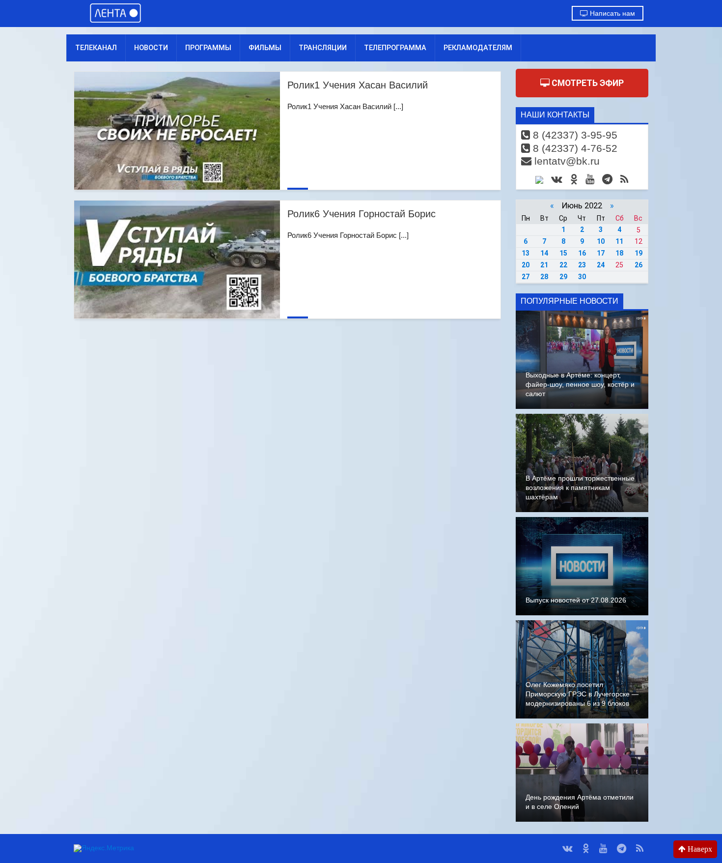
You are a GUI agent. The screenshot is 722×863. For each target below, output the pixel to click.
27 (525, 277)
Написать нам (611, 13)
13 (525, 253)
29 (563, 277)
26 (638, 265)
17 (601, 253)
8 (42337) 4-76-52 (573, 148)
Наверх (699, 849)
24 (601, 265)
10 (601, 241)
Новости (151, 47)
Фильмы (265, 47)
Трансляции (323, 47)
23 (582, 265)
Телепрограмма (395, 47)
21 (544, 265)
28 (544, 277)
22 (563, 265)
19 (638, 253)
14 (544, 253)
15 (563, 253)
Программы (208, 47)
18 (619, 253)
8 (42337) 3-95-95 (573, 135)
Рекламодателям (478, 47)
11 (619, 241)
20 (525, 265)
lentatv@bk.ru (565, 161)
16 (582, 253)
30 (582, 277)
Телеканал (96, 47)
